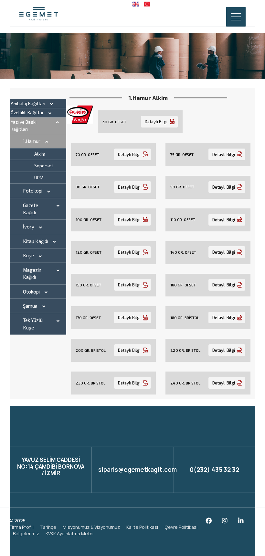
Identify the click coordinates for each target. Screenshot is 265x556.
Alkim (39, 154)
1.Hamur (31, 141)
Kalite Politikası (142, 527)
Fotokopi (32, 191)
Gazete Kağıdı (30, 208)
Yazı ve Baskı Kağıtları (24, 125)
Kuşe (28, 255)
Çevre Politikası (180, 527)
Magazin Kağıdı (32, 273)
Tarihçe (48, 527)
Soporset (43, 165)
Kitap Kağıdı (35, 241)
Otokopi (31, 292)
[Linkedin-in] (241, 520)
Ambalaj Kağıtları (28, 103)
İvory (28, 226)
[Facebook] (209, 520)
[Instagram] (225, 520)
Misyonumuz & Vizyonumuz (91, 527)
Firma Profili (22, 527)
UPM (39, 177)
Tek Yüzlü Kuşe (33, 323)
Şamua (30, 306)
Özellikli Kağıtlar (27, 112)
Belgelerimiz (26, 533)
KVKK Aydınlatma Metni (69, 533)
